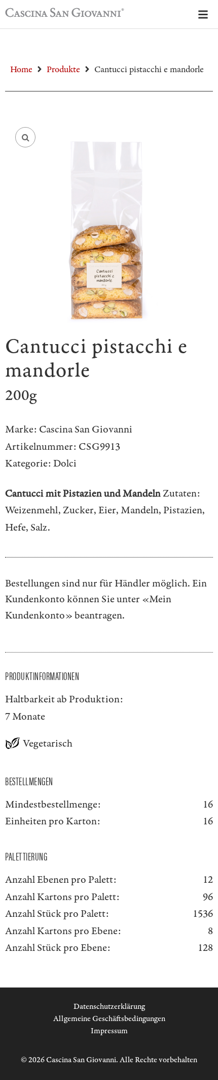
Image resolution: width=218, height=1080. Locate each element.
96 (208, 897)
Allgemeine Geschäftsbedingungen (109, 1018)
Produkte (63, 69)
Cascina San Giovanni (85, 429)
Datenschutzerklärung (109, 1006)
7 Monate (25, 716)
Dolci (65, 463)
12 (208, 880)
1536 (203, 914)
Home (21, 69)
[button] (25, 137)
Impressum (109, 1031)
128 (205, 948)
